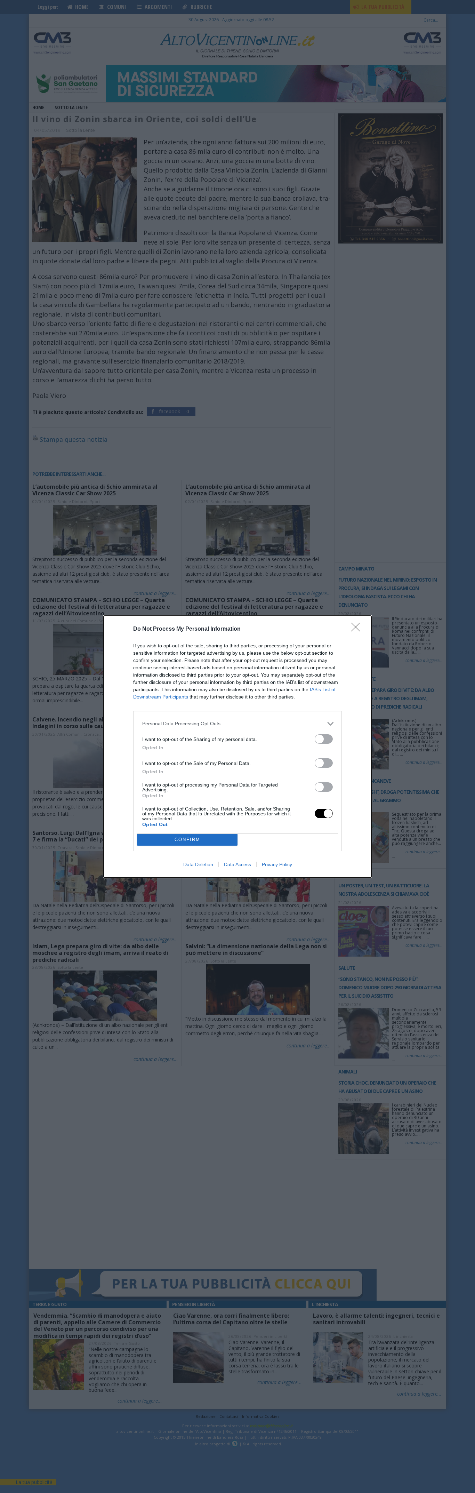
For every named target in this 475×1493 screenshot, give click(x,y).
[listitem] (237, 723)
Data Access (237, 864)
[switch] (324, 739)
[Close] (357, 629)
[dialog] (237, 747)
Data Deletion (198, 864)
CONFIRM (187, 839)
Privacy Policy (277, 864)
